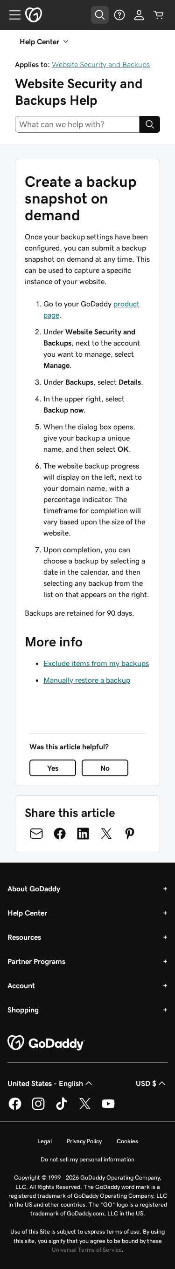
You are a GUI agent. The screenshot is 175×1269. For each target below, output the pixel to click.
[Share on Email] (36, 833)
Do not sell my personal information (87, 1159)
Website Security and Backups (101, 64)
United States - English (45, 1083)
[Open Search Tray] (100, 15)
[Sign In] (139, 15)
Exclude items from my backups (96, 663)
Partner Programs (36, 961)
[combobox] (77, 124)
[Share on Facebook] (59, 833)
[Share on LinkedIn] (83, 833)
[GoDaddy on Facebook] (14, 1108)
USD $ (146, 1083)
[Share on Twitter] (106, 833)
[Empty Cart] (158, 14)
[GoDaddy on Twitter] (84, 1108)
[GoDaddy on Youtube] (108, 1108)
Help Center (27, 912)
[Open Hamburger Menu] (11, 15)
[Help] (119, 15)
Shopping (23, 1009)
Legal (44, 1141)
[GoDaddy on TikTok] (61, 1108)
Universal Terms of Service (87, 1250)
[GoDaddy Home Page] (46, 1043)
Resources (24, 937)
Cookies (127, 1141)
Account (21, 985)
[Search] (150, 124)
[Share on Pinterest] (129, 833)
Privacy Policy (84, 1141)
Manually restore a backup (86, 680)
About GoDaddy (33, 888)
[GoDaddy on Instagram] (38, 1108)
